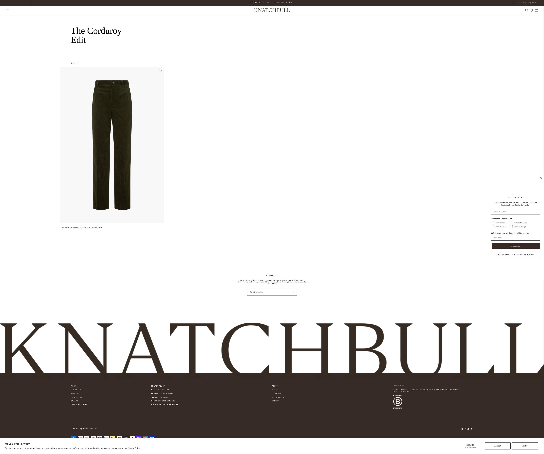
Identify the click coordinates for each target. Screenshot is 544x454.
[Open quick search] (527, 10)
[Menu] (8, 10)
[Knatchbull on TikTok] (468, 429)
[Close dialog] (541, 177)
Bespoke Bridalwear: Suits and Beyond (272, 3)
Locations (276, 394)
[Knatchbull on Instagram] (465, 429)
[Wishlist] (531, 10)
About (275, 386)
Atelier (275, 390)
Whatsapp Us (76, 397)
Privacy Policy (158, 386)
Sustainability (278, 397)
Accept (497, 446)
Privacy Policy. (134, 448)
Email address (256, 288)
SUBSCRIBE (515, 246)
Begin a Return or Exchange (164, 405)
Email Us (75, 394)
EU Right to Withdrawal (162, 394)
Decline (525, 446)
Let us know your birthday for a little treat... (510, 233)
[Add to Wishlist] (160, 70)
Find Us (74, 386)
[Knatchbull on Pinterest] (462, 429)
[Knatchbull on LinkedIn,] (471, 429)
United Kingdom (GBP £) (526, 3)
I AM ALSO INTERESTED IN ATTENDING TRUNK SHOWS (515, 254)
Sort (73, 63)
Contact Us (76, 390)
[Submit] (293, 292)
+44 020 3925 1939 (79, 405)
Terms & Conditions (160, 397)
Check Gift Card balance (163, 401)
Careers (275, 401)
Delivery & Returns (160, 390)
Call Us (74, 401)
